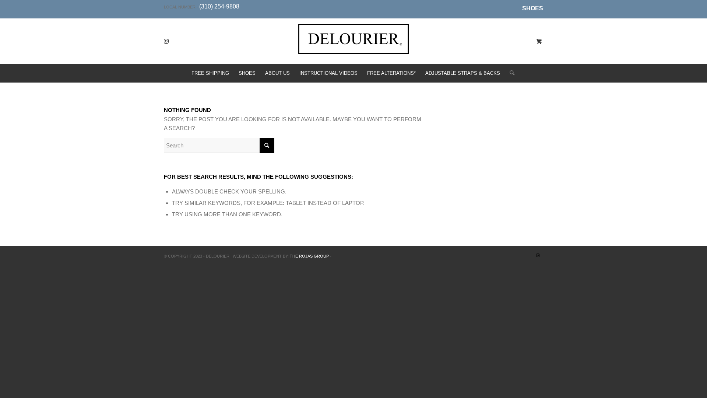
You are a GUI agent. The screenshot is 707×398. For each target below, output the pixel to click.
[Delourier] (353, 47)
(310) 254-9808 (219, 6)
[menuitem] (530, 8)
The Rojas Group (309, 256)
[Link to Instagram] (166, 41)
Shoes (532, 8)
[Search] (509, 73)
